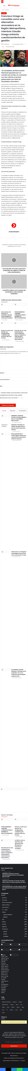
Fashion (12, 1004)
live (21, 1004)
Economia (4, 900)
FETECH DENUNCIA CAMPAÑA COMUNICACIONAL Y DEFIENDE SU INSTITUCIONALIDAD (20, 315)
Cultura (5, 934)
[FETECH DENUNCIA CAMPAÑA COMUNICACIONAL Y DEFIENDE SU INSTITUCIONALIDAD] (21, 307)
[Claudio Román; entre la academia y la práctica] (14, 951)
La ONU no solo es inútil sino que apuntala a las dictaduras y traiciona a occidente (20, 844)
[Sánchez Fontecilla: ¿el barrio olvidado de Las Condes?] (23, 951)
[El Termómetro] (14, 5)
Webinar (5, 917)
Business (15, 1002)
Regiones (4, 926)
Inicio (3, 9)
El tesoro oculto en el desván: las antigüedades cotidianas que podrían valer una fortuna (7, 334)
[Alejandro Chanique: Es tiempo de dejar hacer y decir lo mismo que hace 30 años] (6, 427)
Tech (3, 1009)
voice (16, 1009)
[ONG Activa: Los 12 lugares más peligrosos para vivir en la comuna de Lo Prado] (6, 609)
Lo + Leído (4, 909)
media (3, 1007)
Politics (13, 1007)
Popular (4, 410)
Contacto (23, 1060)
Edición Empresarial (7, 902)
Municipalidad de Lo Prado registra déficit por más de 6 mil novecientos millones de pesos (18, 436)
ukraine (11, 1009)
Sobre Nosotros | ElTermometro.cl (11, 1060)
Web (1, 386)
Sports (18, 1007)
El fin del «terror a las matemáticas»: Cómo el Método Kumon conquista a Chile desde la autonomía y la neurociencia (20, 335)
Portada (4, 13)
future (17, 1004)
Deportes (4, 897)
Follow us (4, 1017)
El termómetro (6, 44)
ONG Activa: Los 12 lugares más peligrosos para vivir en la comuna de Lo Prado (18, 553)
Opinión (4, 912)
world (3, 1012)
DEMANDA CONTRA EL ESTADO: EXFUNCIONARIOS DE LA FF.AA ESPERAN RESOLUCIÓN (18, 418)
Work (21, 1009)
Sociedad (5, 936)
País (3, 919)
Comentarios (22, 410)
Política (7, 9)
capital (20, 1002)
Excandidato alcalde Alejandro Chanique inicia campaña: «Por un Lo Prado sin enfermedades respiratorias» (18, 673)
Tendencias (5, 929)
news (8, 1007)
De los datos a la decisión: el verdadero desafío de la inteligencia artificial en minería (6, 315)
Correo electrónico (5, 379)
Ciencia (5, 931)
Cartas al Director (7, 914)
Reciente (12, 410)
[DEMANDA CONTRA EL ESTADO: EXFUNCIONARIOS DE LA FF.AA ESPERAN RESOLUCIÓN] (6, 418)
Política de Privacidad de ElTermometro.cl (14, 1058)
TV (7, 1009)
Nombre (2, 372)
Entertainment (5, 1004)
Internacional (5, 907)
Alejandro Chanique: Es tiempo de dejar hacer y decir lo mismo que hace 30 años (18, 427)
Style (23, 1007)
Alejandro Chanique (6, 1002)
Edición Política (6, 905)
